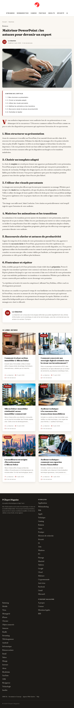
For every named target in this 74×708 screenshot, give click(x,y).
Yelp (38, 696)
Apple (40, 514)
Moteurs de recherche (46, 536)
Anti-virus (41, 583)
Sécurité (60, 13)
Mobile (4, 606)
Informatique (7, 646)
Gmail (40, 590)
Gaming (34, 13)
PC (39, 554)
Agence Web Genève (29, 696)
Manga (4, 661)
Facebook (41, 587)
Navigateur (6, 683)
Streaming (10, 13)
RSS (39, 614)
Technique (41, 518)
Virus (4, 610)
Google (40, 569)
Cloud (40, 572)
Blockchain (6, 672)
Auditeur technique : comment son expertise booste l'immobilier (51, 462)
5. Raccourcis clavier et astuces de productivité (22, 109)
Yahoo (4, 657)
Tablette (41, 565)
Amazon (5, 628)
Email (4, 654)
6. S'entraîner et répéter (14, 112)
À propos (28, 319)
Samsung (5, 603)
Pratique (42, 13)
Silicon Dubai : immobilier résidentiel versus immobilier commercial (16, 411)
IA (67, 13)
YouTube (5, 676)
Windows (41, 550)
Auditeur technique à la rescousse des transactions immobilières (53, 411)
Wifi (39, 510)
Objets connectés (8, 625)
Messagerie (6, 614)
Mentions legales (44, 610)
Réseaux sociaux (7, 650)
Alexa (4, 668)
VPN (4, 679)
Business (11, 22)
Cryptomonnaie (43, 580)
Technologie (6, 687)
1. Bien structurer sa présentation (17, 97)
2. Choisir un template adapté (16, 100)
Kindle (4, 632)
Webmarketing (23, 13)
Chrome (5, 621)
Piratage (41, 558)
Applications (42, 503)
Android (5, 643)
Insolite (51, 13)
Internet (5, 665)
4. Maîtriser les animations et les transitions (21, 106)
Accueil (4, 22)
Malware (41, 576)
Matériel (41, 561)
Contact (41, 606)
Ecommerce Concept (15, 696)
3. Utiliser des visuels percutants (17, 103)
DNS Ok (4, 696)
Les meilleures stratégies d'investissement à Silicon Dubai (16, 462)
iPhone (4, 617)
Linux (40, 529)
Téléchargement (8, 639)
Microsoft (41, 594)
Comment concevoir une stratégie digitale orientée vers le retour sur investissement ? (55, 360)
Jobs (39, 547)
